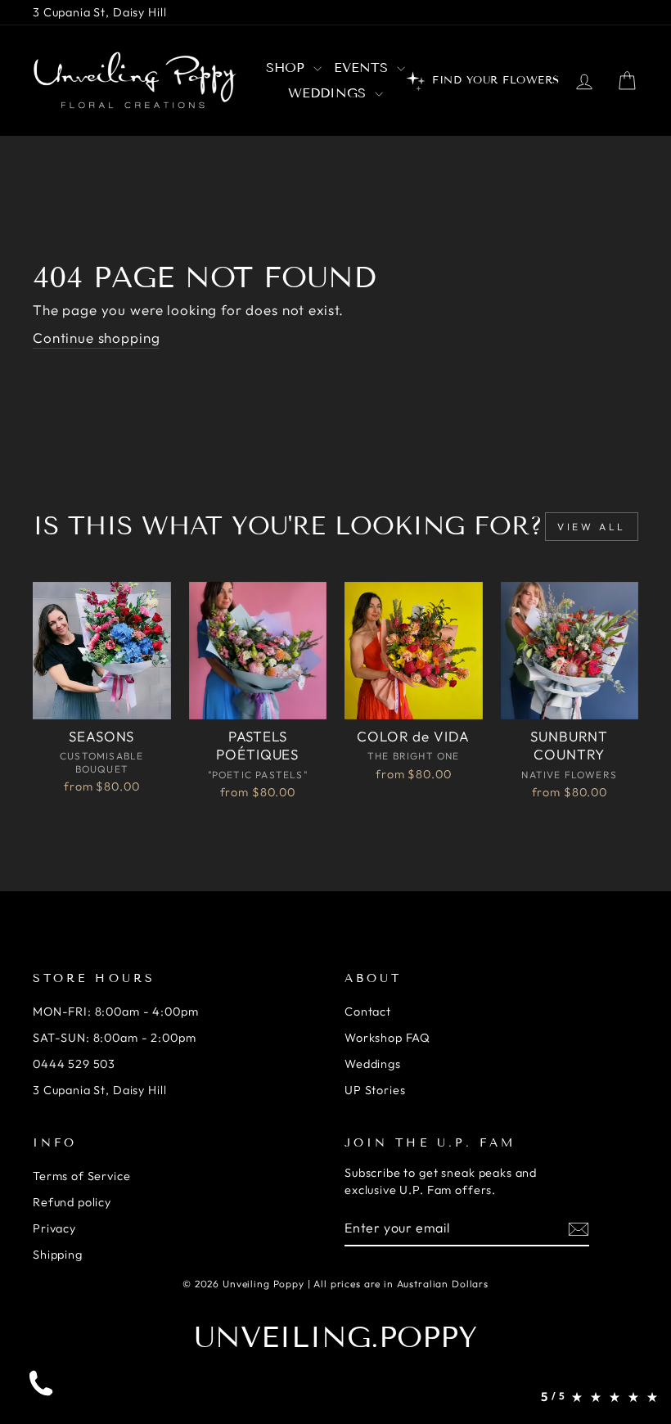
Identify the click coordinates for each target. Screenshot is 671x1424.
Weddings (329, 93)
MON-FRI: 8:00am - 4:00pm (115, 1011)
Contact (368, 1011)
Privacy (54, 1228)
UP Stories (375, 1090)
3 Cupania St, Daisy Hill (99, 12)
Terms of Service (82, 1176)
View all (591, 526)
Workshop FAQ (387, 1037)
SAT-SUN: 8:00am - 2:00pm (114, 1037)
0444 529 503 (74, 1064)
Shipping (58, 1254)
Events (363, 67)
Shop (287, 67)
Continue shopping (96, 337)
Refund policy (72, 1202)
